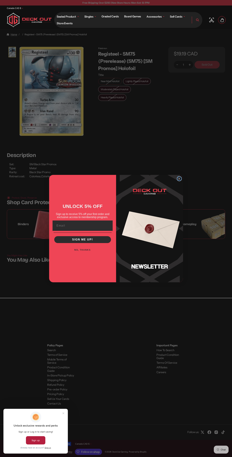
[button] (197, 20)
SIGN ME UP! (82, 239)
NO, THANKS (82, 250)
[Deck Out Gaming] (29, 20)
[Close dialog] (179, 179)
